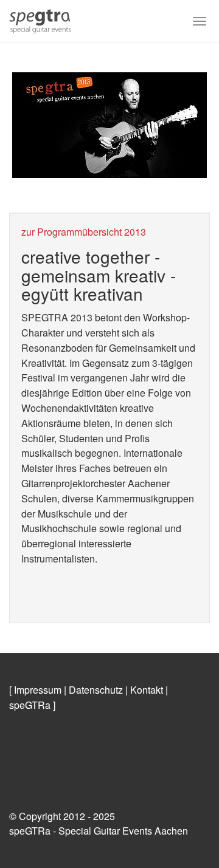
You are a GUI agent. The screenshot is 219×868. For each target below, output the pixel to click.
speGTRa (29, 705)
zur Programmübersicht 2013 (83, 232)
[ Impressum (35, 690)
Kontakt (146, 690)
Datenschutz (96, 690)
